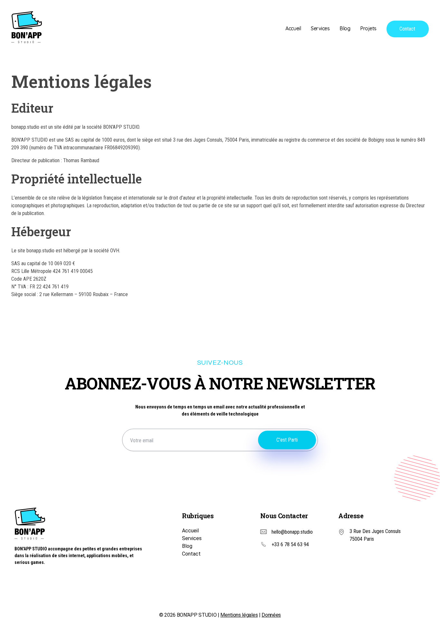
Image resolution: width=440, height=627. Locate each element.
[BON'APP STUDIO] (26, 27)
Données (271, 615)
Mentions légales (239, 615)
